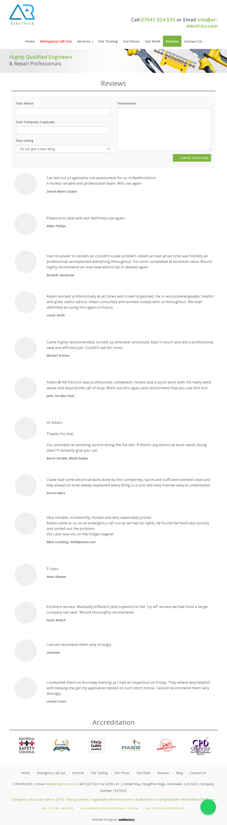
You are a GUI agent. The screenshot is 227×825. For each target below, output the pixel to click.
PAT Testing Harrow (73, 799)
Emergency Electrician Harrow (33, 799)
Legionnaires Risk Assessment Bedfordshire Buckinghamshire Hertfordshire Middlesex (153, 799)
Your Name (24, 103)
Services (83, 41)
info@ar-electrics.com (202, 22)
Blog (179, 773)
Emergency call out (56, 41)
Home (30, 41)
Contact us (193, 41)
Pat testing (108, 41)
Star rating (24, 140)
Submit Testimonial (194, 158)
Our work (152, 41)
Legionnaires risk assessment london (109, 808)
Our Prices (131, 41)
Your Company (35, 122)
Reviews (172, 41)
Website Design (102, 819)
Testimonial (126, 103)
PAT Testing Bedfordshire (165, 808)
